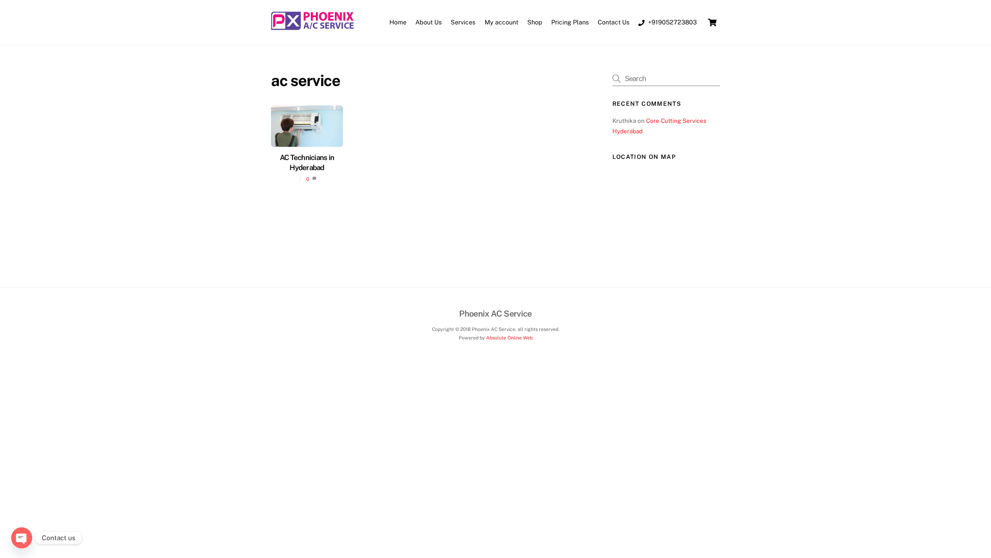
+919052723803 (671, 22)
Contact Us (613, 22)
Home (397, 22)
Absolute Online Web (509, 338)
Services (463, 22)
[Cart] (712, 22)
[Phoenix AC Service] (312, 27)
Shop (534, 22)
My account (501, 22)
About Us (428, 22)
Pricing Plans (570, 22)
